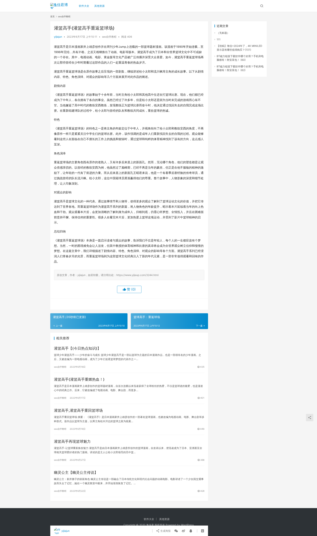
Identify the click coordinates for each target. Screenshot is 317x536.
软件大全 (84, 5)
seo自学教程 (109, 36)
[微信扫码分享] (176, 531)
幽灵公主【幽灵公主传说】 (76, 472)
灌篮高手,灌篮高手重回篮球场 (78, 410)
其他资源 (99, 5)
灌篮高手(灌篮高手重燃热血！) (79, 379)
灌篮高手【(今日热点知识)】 (77, 348)
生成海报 (165, 530)
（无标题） (223, 32)
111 (219, 39)
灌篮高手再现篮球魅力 (72, 441)
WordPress (187, 524)
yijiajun (58, 36)
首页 (52, 16)
